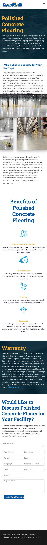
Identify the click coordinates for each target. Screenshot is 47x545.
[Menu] (44, 4)
